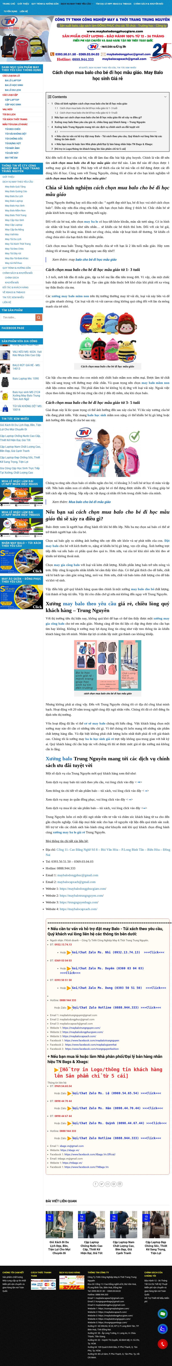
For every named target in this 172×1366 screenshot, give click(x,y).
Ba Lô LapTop (13, 80)
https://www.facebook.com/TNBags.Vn (86, 1167)
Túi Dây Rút (12, 153)
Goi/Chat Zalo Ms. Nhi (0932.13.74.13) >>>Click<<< (118, 952)
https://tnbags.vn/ (72, 1162)
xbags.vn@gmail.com (72, 1146)
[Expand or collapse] (165, 97)
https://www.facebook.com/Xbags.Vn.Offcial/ (90, 1154)
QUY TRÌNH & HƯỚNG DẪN (44, 4)
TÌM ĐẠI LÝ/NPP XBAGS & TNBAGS (113, 4)
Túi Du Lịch (9, 114)
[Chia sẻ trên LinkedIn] (120, 1184)
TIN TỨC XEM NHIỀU (13, 297)
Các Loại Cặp (10, 95)
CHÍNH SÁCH (12, 277)
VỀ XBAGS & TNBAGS (14, 292)
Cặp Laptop (12, 99)
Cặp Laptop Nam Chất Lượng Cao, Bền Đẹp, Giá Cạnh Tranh (20, 449)
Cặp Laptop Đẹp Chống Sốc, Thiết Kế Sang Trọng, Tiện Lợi (20, 459)
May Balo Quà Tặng (15, 186)
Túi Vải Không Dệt (16, 133)
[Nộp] (38, 317)
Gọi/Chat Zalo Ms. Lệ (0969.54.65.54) (105, 1093)
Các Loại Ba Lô (11, 75)
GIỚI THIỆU (23, 4)
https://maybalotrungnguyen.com (81, 895)
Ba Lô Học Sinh (14, 85)
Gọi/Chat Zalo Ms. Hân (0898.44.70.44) (106, 1108)
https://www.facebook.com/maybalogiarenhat (91, 1044)
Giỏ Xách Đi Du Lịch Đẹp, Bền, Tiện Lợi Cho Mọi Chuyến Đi (20, 427)
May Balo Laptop (14, 201)
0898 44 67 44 (63, 1116)
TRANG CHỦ (9, 4)
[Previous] (45, 1235)
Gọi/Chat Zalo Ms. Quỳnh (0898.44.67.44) (108, 1123)
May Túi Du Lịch (13, 239)
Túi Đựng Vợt (13, 143)
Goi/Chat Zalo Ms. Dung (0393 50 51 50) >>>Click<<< (119, 988)
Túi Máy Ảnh (12, 148)
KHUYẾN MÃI (12, 282)
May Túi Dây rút (13, 253)
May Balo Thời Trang (15, 215)
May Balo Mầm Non (15, 210)
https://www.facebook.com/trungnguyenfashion (92, 1048)
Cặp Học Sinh (13, 104)
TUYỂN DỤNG (10, 11)
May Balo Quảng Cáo (16, 191)
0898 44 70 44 (63, 1101)
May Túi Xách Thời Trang (18, 244)
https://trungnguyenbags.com (78, 902)
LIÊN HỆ (24, 11)
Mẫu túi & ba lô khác (15, 124)
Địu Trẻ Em (11, 157)
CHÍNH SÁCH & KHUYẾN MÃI (148, 4)
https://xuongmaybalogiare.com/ (113, 1308)
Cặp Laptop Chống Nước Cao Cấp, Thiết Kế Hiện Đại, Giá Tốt (20, 438)
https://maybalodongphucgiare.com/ (82, 1032)
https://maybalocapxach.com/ (78, 909)
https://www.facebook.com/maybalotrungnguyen (91, 1040)
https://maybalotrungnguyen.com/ (81, 1027)
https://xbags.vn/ (69, 1150)
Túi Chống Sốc (14, 138)
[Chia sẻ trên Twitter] (101, 1184)
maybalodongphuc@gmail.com (77, 875)
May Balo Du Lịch (14, 196)
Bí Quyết (83, 68)
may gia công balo (67, 565)
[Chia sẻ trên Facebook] (95, 1184)
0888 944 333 (68, 1000)
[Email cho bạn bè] (108, 1184)
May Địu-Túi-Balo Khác (16, 258)
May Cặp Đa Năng (14, 229)
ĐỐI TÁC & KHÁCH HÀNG (16, 287)
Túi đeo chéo (12, 129)
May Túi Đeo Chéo (14, 248)
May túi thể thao (13, 263)
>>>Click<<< (151, 1007)
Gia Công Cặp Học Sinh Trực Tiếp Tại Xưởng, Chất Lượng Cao (20, 470)
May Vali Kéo (11, 234)
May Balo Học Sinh (15, 205)
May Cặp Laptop (13, 224)
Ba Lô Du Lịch (13, 90)
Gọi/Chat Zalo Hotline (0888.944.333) (105, 1007)
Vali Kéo (7, 109)
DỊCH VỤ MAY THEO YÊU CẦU (76, 4)
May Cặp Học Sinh (14, 220)
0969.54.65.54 (63, 1086)
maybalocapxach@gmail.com (76, 882)
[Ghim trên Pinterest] (114, 1184)
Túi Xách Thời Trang (15, 119)
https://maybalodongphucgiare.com (82, 888)
